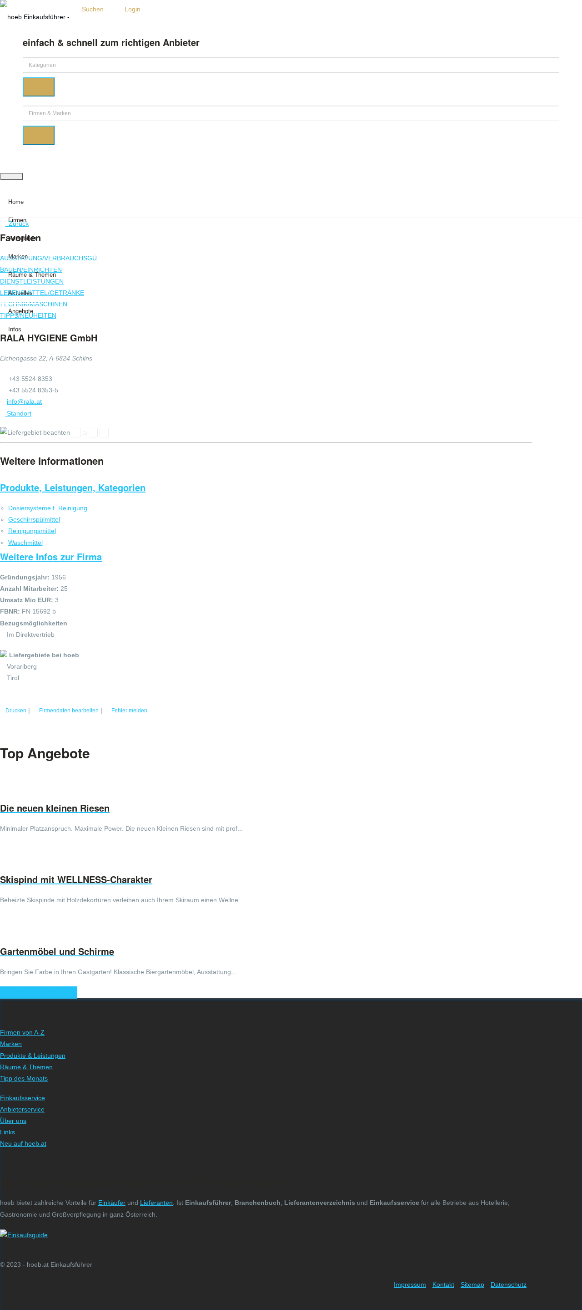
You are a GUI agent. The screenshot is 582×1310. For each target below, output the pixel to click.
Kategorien (22, 238)
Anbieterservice (22, 1109)
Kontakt (443, 1284)
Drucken (15, 710)
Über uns (13, 1120)
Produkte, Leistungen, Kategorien (73, 487)
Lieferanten (156, 1202)
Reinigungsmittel (32, 530)
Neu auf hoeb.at (23, 1143)
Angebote (20, 311)
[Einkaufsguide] (24, 1235)
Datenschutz (509, 1284)
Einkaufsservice (22, 1098)
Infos (14, 329)
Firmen (17, 220)
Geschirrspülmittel (34, 519)
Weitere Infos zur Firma (51, 556)
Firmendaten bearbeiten (68, 710)
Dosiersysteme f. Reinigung (47, 508)
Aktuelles (20, 292)
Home (16, 201)
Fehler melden (128, 710)
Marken (18, 256)
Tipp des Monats (24, 1078)
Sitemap (472, 1284)
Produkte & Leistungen (32, 1055)
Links (7, 1132)
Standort (18, 413)
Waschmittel (25, 542)
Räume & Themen (32, 274)
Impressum (410, 1284)
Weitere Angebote (36, 992)
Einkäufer (111, 1202)
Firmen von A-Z (22, 1032)
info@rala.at (24, 401)
